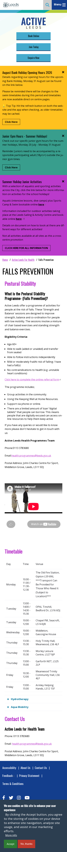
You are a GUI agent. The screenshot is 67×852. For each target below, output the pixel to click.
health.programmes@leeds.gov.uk (31, 455)
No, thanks (26, 844)
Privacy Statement (29, 775)
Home (5, 260)
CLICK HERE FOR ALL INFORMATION (26, 248)
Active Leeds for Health (23, 260)
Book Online (33, 36)
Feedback (7, 775)
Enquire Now (33, 58)
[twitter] (11, 797)
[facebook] (3, 797)
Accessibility (9, 768)
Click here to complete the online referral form (32, 379)
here (41, 204)
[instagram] (19, 797)
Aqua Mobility (19, 707)
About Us (25, 768)
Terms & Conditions (13, 784)
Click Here (11, 122)
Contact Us (41, 768)
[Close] (63, 72)
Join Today (33, 47)
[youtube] (27, 797)
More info (11, 835)
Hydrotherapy (19, 699)
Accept (10, 844)
